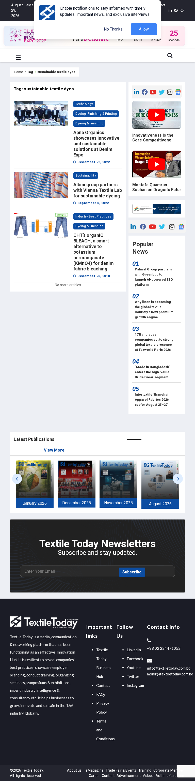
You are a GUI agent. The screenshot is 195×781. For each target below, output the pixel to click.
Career (94, 776)
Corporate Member (168, 770)
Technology (84, 104)
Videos (148, 776)
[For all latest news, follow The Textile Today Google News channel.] (178, 91)
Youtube (134, 667)
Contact (103, 685)
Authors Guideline (170, 776)
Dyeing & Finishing (89, 123)
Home (18, 72)
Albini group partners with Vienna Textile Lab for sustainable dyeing (97, 190)
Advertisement (129, 776)
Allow (144, 29)
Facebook (135, 658)
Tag (30, 72)
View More (54, 450)
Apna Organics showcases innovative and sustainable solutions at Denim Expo (96, 143)
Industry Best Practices (93, 216)
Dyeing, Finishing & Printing (96, 113)
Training (144, 770)
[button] (18, 58)
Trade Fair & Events (121, 770)
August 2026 (118, 503)
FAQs (101, 694)
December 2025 (34, 502)
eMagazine (95, 770)
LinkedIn (134, 649)
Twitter (133, 676)
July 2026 (160, 504)
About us (74, 770)
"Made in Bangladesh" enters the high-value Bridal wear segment (152, 372)
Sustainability (85, 175)
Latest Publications (34, 439)
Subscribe (132, 572)
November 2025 (76, 502)
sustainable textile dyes (56, 72)
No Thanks (113, 29)
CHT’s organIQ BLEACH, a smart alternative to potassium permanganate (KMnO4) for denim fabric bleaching (93, 252)
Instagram (135, 685)
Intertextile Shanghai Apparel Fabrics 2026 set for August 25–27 (152, 400)
